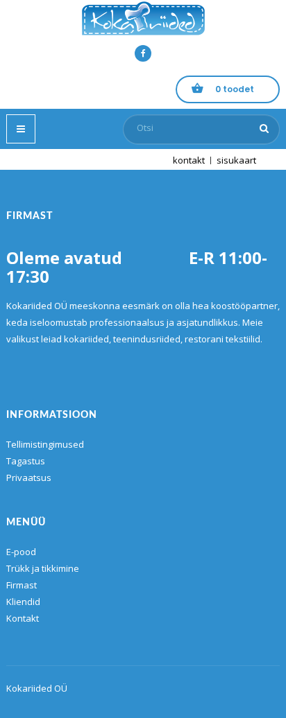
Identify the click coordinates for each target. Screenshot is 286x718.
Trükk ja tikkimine (42, 568)
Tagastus (25, 461)
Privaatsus (28, 477)
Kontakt (22, 618)
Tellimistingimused (45, 444)
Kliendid (23, 601)
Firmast (21, 585)
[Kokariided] (143, 18)
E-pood (21, 551)
